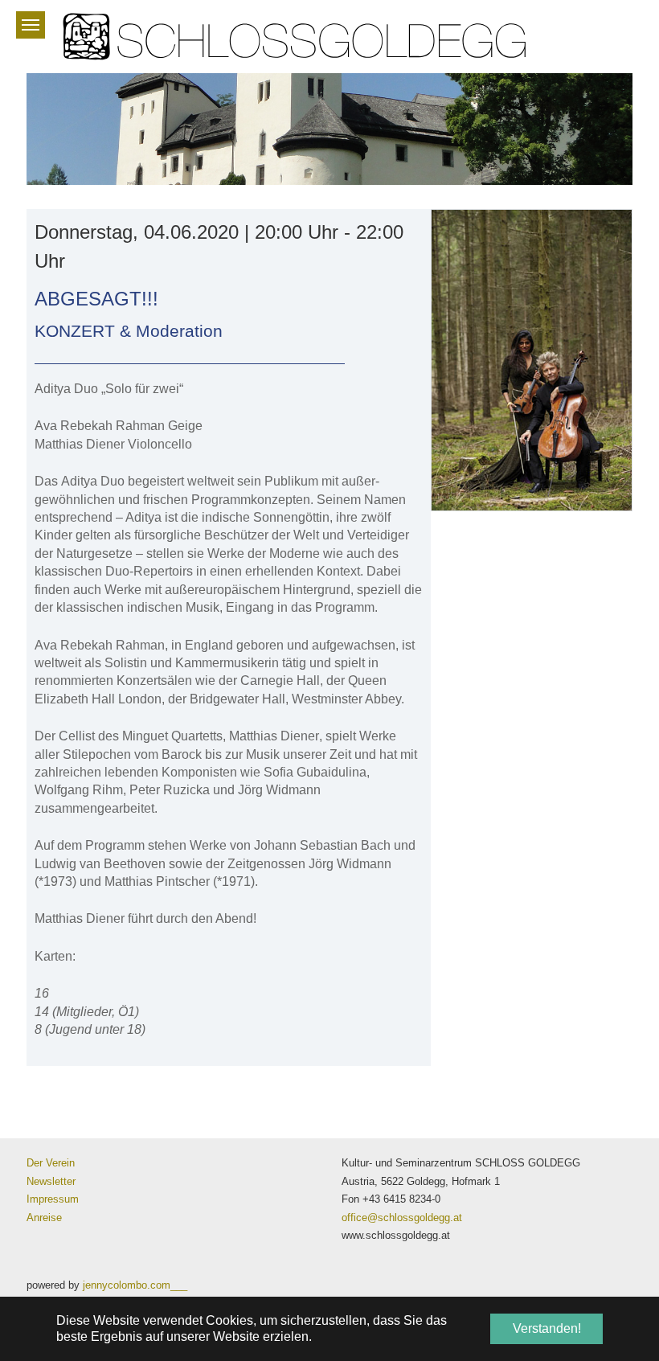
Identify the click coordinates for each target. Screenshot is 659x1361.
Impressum (53, 1199)
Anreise (44, 1217)
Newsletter (51, 1181)
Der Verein (51, 1163)
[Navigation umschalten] (30, 25)
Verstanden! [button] (547, 1328)
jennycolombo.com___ (135, 1285)
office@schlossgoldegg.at (402, 1217)
